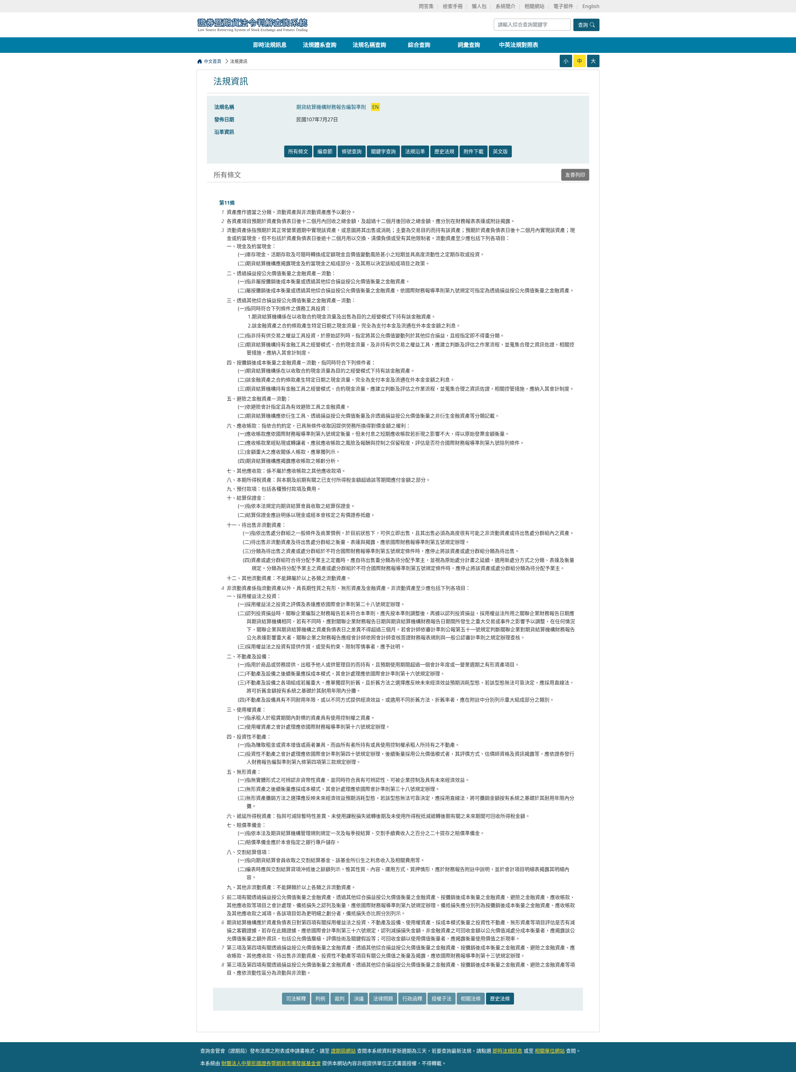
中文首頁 (212, 61)
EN (375, 107)
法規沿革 (415, 151)
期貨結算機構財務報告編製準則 (331, 107)
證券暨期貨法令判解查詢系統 (252, 24)
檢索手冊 (453, 6)
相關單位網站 (550, 1050)
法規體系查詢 (319, 45)
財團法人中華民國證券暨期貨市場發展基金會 (271, 1063)
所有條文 (298, 151)
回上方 (786, 1059)
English (590, 6)
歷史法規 (444, 151)
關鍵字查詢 (383, 151)
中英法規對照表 (518, 45)
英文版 (500, 151)
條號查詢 (352, 151)
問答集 (426, 6)
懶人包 (479, 6)
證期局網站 (343, 1050)
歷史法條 (500, 998)
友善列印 (575, 174)
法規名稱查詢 (369, 45)
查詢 (583, 24)
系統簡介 (506, 6)
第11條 (227, 202)
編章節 (324, 151)
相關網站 (534, 6)
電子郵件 (563, 6)
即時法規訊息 (270, 45)
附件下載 (474, 151)
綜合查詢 (419, 45)
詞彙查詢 (469, 45)
